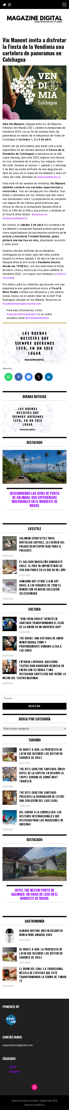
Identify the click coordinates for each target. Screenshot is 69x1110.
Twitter (13, 1067)
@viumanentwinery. (38, 318)
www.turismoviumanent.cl (22, 314)
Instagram (14, 1071)
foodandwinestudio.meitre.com (22, 303)
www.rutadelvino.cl (49, 177)
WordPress (40, 1104)
